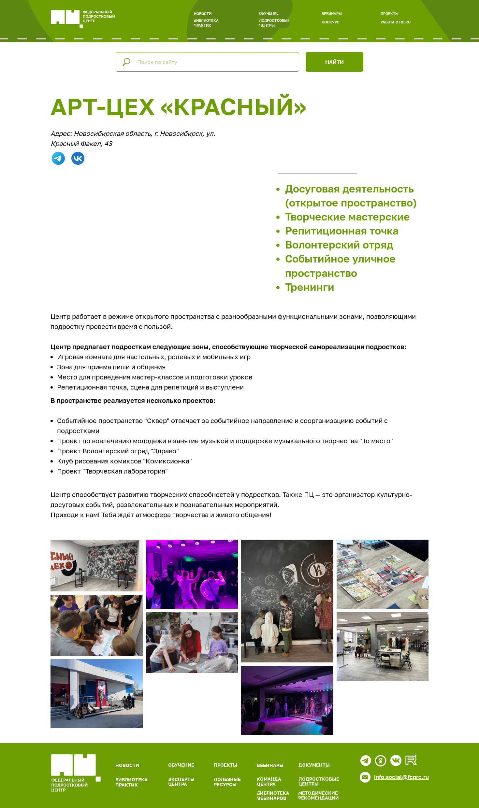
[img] (76, 773)
